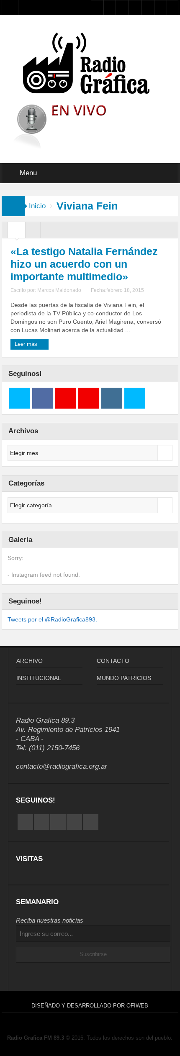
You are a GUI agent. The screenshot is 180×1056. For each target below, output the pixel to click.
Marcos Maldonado (59, 290)
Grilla (16, 232)
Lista (33, 232)
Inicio (37, 206)
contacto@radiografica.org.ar (61, 766)
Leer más (27, 344)
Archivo (29, 660)
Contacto (113, 660)
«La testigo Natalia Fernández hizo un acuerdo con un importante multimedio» (84, 263)
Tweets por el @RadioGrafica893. (52, 619)
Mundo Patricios (124, 678)
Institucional (38, 678)
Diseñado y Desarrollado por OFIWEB (89, 1005)
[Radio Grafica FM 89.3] (90, 64)
